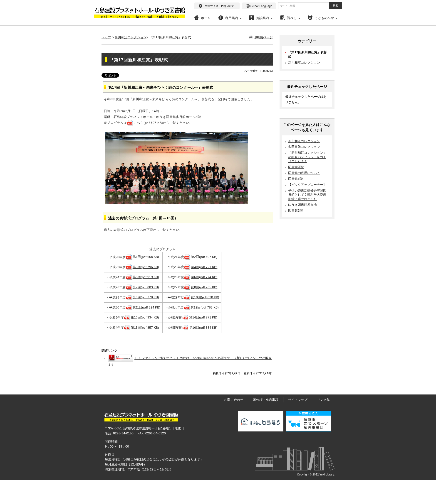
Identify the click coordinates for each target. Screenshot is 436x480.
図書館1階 (295, 179)
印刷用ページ (263, 37)
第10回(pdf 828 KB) (205, 297)
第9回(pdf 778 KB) (146, 297)
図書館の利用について (304, 173)
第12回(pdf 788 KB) (205, 307)
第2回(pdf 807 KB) (204, 257)
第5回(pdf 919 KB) (146, 277)
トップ (106, 37)
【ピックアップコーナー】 (307, 184)
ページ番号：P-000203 (258, 71)
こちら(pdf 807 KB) (148, 123)
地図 (178, 428)
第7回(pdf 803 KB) (146, 287)
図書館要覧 (296, 167)
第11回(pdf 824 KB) (146, 307)
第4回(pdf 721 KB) (204, 267)
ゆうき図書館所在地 (302, 204)
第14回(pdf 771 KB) (203, 317)
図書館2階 (295, 210)
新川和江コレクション (130, 37)
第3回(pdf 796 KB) (146, 267)
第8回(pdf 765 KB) (204, 287)
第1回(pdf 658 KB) (146, 257)
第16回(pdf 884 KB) (203, 327)
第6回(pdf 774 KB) (204, 277)
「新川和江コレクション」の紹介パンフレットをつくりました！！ (307, 157)
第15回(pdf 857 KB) (145, 327)
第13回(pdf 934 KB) (145, 317)
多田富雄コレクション (304, 147)
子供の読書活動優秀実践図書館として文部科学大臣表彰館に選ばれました (307, 195)
